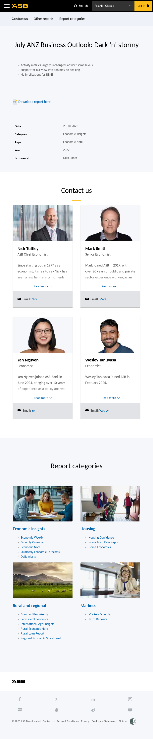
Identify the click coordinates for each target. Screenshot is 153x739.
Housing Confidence (101, 537)
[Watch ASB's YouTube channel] (130, 710)
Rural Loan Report (32, 633)
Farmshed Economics (34, 619)
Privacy (85, 721)
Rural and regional (29, 606)
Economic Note (30, 547)
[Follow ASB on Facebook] (20, 699)
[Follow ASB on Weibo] (93, 710)
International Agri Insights (37, 624)
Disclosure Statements (104, 721)
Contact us (20, 19)
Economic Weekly (32, 537)
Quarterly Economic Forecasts (40, 552)
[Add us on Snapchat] (56, 710)
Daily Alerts (28, 556)
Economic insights (29, 529)
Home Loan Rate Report (104, 542)
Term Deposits (97, 619)
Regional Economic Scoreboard (41, 638)
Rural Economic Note (34, 629)
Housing (87, 529)
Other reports (43, 19)
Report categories (72, 19)
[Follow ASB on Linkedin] (93, 699)
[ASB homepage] (20, 6)
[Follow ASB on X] (56, 699)
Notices (123, 721)
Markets (88, 606)
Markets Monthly (99, 614)
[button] (7, 6)
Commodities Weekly (34, 614)
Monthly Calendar (32, 542)
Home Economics (99, 547)
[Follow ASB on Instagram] (130, 699)
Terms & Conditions (68, 721)
